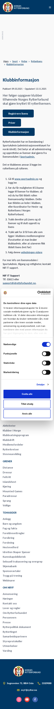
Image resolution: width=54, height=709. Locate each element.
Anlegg (7, 519)
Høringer (8, 598)
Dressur (7, 472)
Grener (7, 461)
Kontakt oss (10, 603)
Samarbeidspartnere (15, 636)
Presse (7, 622)
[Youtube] (27, 699)
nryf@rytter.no (29, 690)
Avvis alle (27, 413)
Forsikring (8, 538)
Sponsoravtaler (12, 571)
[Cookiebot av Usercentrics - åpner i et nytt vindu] (38, 293)
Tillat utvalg (27, 404)
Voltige (7, 505)
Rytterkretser (11, 449)
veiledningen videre (31, 252)
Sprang (7, 500)
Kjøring (7, 486)
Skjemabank (10, 566)
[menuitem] (24, 426)
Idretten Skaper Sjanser (16, 552)
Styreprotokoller (12, 641)
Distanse (8, 467)
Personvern (9, 617)
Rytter (24, 61)
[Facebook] (35, 699)
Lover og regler (11, 608)
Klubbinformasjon (15, 64)
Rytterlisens (36, 61)
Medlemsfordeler (13, 444)
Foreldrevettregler (14, 533)
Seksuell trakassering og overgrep (22, 561)
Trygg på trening (12, 575)
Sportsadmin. (27, 156)
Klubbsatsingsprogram (16, 435)
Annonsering (10, 594)
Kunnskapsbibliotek (14, 556)
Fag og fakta (10, 528)
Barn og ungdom (12, 523)
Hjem (6, 61)
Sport (15, 61)
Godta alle (27, 394)
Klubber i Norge (12, 430)
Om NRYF (8, 587)
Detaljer (41, 384)
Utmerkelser (10, 646)
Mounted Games (12, 491)
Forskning (8, 542)
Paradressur (10, 496)
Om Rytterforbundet (15, 613)
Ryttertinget (10, 631)
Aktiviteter (9, 425)
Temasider (9, 512)
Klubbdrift (8, 440)
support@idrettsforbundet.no (19, 283)
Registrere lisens (18, 113)
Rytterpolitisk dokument (17, 627)
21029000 (46, 683)
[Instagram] (19, 699)
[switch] (46, 353)
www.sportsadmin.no (26, 179)
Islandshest (9, 482)
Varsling (7, 650)
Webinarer (9, 580)
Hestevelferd (10, 547)
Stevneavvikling (12, 454)
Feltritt (7, 477)
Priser (11, 122)
